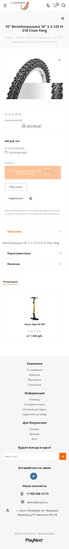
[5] (20, 114)
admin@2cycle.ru (37, 502)
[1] (6, 114)
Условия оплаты (34, 404)
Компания (34, 364)
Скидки (34, 429)
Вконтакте (33, 476)
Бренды (35, 434)
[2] (10, 114)
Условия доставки (34, 409)
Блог (35, 439)
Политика (34, 384)
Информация (35, 393)
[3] (13, 114)
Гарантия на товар (34, 414)
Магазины (34, 379)
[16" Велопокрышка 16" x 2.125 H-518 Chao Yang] (34, 79)
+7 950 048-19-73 (37, 494)
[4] (16, 114)
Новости (34, 375)
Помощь (34, 399)
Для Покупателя (34, 423)
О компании (35, 370)
